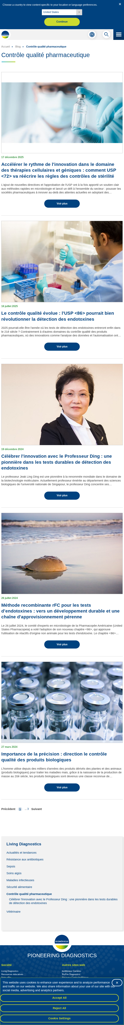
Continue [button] (62, 21)
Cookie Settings (59, 1018)
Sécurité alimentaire (19, 887)
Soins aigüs (13, 873)
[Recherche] (106, 35)
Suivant (36, 809)
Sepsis (10, 866)
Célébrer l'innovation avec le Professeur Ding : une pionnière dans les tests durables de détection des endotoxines (63, 901)
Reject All (59, 1008)
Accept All (59, 997)
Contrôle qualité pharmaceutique (29, 894)
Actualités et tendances (21, 852)
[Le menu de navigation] (118, 34)
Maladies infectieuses (20, 880)
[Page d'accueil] (5, 34)
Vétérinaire (13, 911)
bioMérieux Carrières (71, 971)
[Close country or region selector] (120, 4)
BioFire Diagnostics (71, 974)
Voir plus (62, 203)
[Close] (117, 982)
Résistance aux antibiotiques (24, 859)
